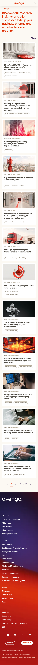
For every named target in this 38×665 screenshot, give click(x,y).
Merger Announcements (9, 657)
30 (26, 484)
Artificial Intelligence (23, 258)
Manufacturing (9, 113)
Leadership (6, 616)
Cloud (7, 185)
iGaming (5, 555)
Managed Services (23, 113)
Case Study (7, 61)
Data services (7, 527)
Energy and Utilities (9, 552)
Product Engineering (25, 72)
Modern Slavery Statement (22, 654)
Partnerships (7, 620)
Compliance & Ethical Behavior (14, 623)
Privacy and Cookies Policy (27, 657)
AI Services (6, 523)
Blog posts (6, 591)
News (4, 602)
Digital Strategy (8, 530)
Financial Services (10, 72)
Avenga (6, 9)
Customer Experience (11, 75)
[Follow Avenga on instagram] (15, 635)
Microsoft (8, 474)
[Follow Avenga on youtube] (30, 635)
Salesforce (8, 149)
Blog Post (7, 100)
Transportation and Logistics (13, 581)
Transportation (9, 258)
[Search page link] (35, 3)
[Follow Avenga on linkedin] (8, 635)
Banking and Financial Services (14, 548)
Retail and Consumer (10, 573)
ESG (3, 627)
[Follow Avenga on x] (22, 635)
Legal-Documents (7, 654)
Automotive (7, 544)
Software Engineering (11, 519)
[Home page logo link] (19, 3)
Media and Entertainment (12, 566)
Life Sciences (7, 559)
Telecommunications (18, 185)
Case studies (7, 595)
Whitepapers (7, 598)
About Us (5, 612)
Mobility (5, 570)
